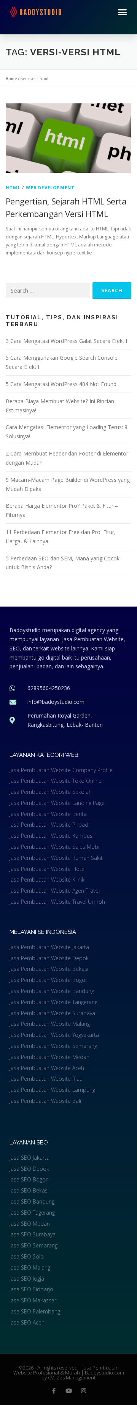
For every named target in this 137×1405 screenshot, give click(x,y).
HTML (13, 187)
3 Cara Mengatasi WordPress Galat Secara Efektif (66, 340)
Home (11, 78)
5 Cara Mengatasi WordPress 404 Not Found (61, 384)
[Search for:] (48, 290)
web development (50, 187)
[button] (122, 12)
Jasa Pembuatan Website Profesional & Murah (66, 1370)
